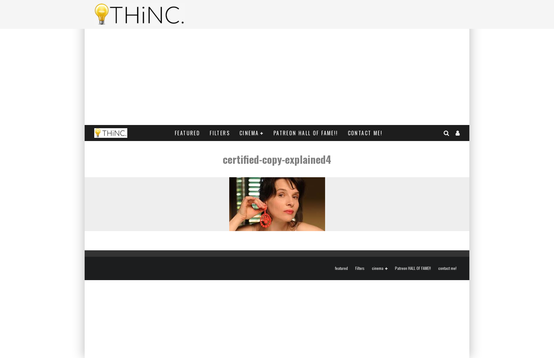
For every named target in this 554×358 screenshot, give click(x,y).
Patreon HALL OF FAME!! (305, 133)
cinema (249, 133)
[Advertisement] (277, 77)
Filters (220, 133)
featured (187, 133)
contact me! (365, 133)
